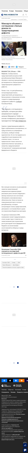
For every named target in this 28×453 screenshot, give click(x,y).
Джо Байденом (20, 121)
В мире (13, 262)
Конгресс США (6, 262)
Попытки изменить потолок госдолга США (13, 267)
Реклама (13, 392)
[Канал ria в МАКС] (4, 380)
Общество (11, 389)
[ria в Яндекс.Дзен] (10, 380)
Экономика (18, 389)
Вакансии (4, 398)
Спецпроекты (5, 392)
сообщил (19, 101)
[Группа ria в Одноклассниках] (21, 380)
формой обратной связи (8, 439)
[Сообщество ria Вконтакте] (16, 380)
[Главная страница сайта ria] (9, 15)
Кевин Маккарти (6, 265)
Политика (4, 389)
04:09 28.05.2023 (6, 18)
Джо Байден (16, 265)
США (19, 262)
